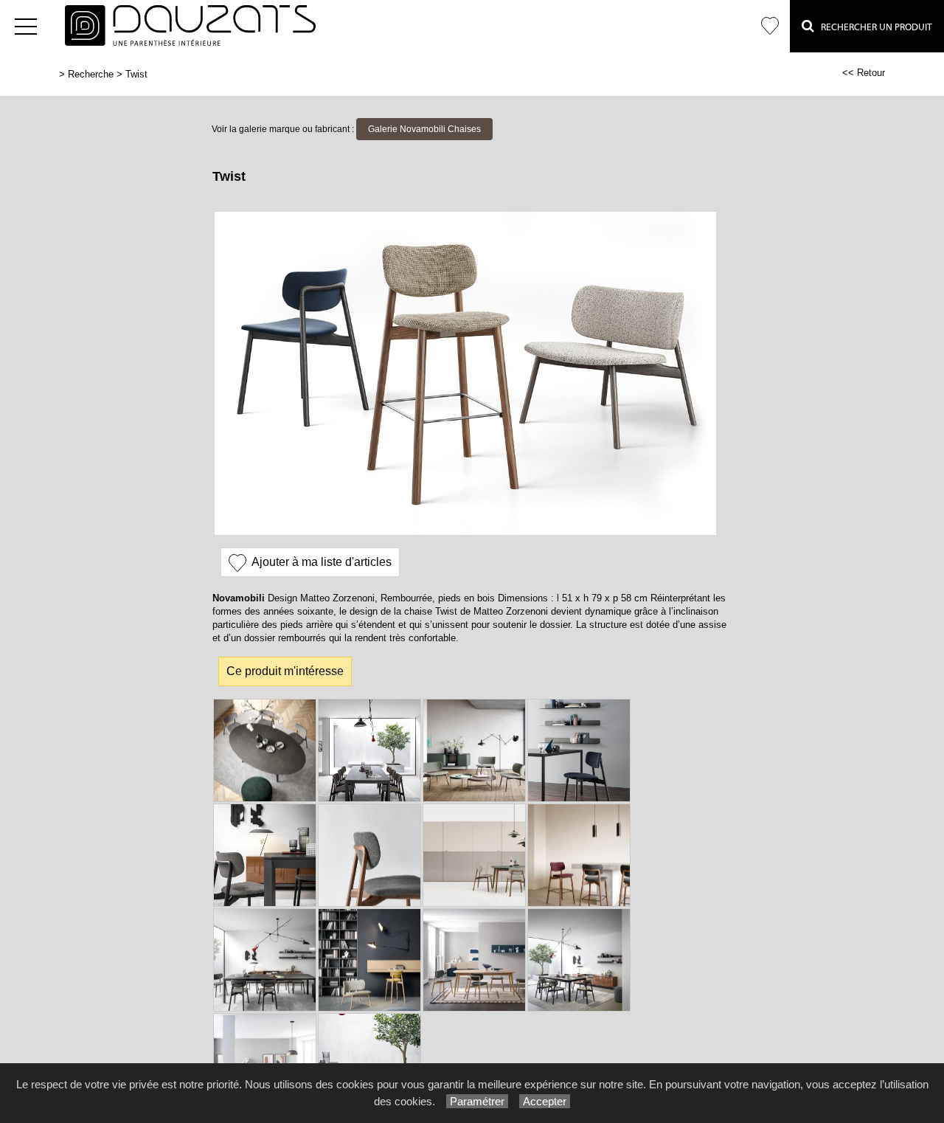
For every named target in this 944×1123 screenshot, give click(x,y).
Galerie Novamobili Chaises (424, 129)
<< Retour (863, 72)
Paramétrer (477, 1101)
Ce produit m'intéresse (285, 671)
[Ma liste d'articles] (770, 26)
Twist (136, 74)
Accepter (544, 1101)
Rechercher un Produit (873, 26)
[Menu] (26, 26)
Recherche (91, 74)
